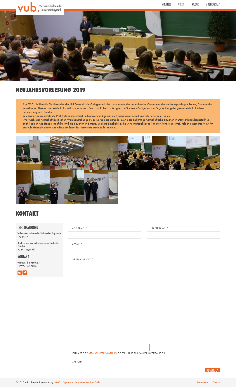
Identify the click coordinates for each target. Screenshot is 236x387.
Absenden (212, 370)
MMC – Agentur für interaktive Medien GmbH (77, 382)
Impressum (202, 382)
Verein (181, 4)
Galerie (195, 4)
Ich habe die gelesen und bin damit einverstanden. (118, 353)
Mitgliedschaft (213, 4)
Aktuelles (166, 4)
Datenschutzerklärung (102, 353)
